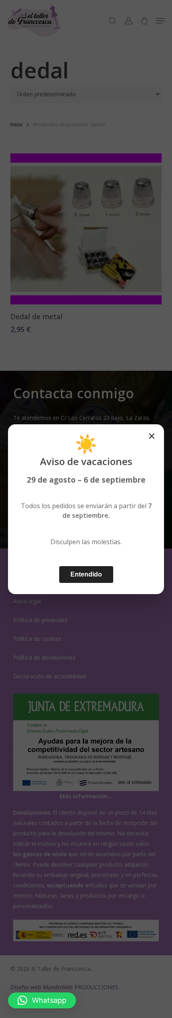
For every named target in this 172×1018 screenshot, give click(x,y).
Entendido (86, 574)
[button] (42, 1000)
